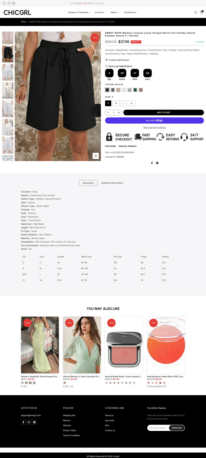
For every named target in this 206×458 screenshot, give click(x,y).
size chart (109, 420)
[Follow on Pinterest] (14, 3)
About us (109, 415)
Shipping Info (69, 415)
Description (88, 183)
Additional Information (112, 183)
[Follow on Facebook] (4, 3)
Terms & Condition (71, 435)
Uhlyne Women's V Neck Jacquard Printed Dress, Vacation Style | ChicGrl (97, 376)
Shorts (120, 156)
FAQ (107, 425)
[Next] (96, 96)
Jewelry (99, 12)
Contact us (110, 430)
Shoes (114, 12)
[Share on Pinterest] (157, 163)
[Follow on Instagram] (9, 3)
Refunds (67, 425)
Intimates (130, 12)
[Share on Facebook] (152, 163)
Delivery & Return (127, 146)
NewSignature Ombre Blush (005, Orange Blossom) (171, 376)
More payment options (154, 127)
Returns (66, 420)
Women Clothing (78, 12)
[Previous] (19, 96)
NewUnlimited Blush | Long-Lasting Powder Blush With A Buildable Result (140, 376)
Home (23, 22)
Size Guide (110, 146)
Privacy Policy (69, 430)
